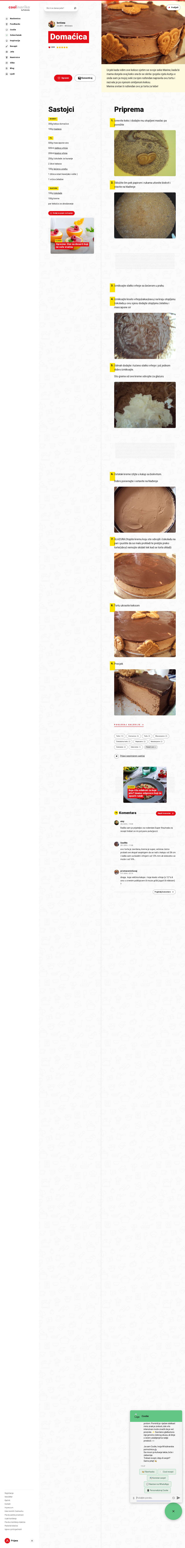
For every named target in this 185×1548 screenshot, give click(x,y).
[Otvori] (32, 1540)
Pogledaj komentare (163, 892)
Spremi (65, 78)
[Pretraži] (75, 8)
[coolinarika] (19, 7)
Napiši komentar (164, 813)
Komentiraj (85, 78)
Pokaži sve (150, 747)
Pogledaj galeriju (127, 725)
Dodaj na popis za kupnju (63, 213)
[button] (19, 46)
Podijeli (174, 7)
